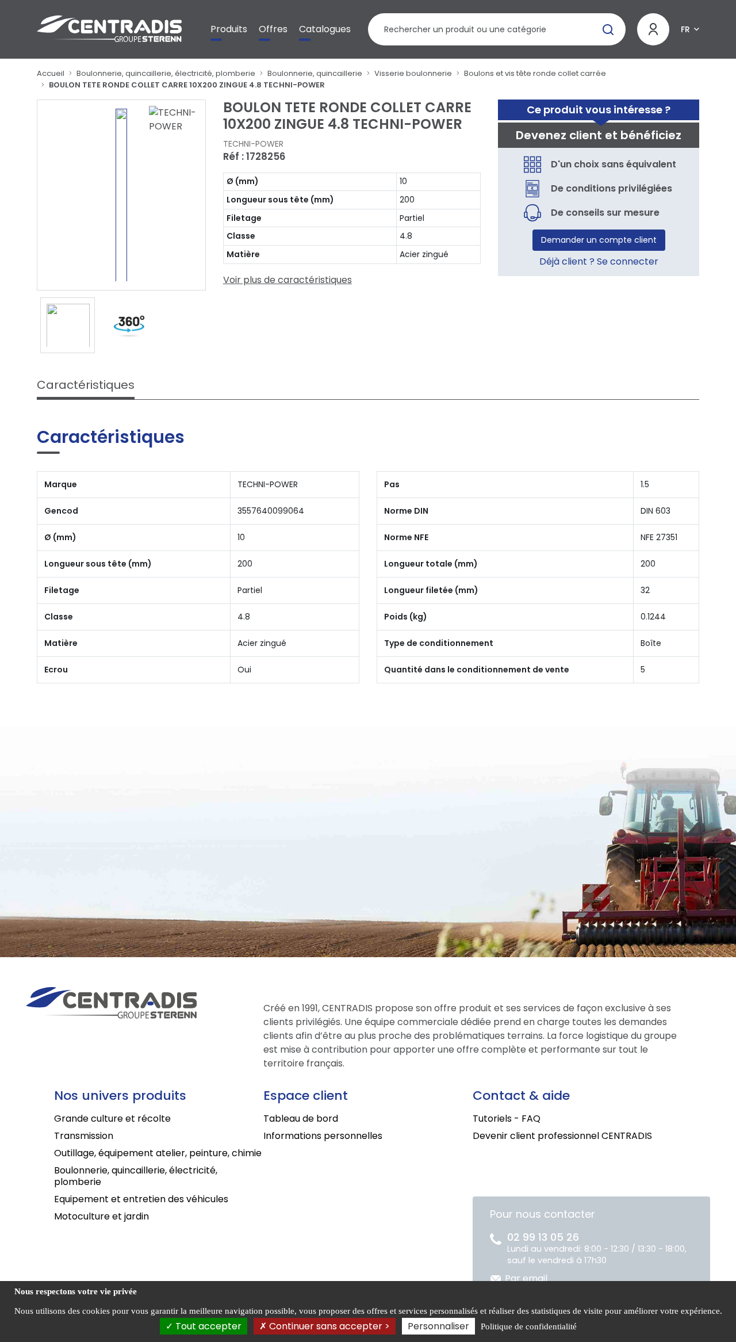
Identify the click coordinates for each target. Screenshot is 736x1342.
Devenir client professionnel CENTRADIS (562, 1135)
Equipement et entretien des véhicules (141, 1199)
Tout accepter (207, 1326)
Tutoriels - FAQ (506, 1118)
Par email (526, 1278)
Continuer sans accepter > (328, 1326)
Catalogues (325, 29)
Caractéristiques (86, 385)
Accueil (50, 73)
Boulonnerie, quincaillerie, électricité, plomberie (165, 73)
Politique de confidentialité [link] (529, 1326)
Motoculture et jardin (101, 1216)
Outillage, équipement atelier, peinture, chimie (158, 1153)
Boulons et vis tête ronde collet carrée (535, 73)
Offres (273, 29)
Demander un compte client (599, 240)
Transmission (83, 1135)
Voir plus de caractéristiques (287, 279)
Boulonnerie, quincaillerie (314, 73)
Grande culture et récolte (112, 1118)
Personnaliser (438, 1326)
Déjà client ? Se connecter (598, 261)
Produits (228, 29)
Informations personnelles (322, 1135)
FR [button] (685, 29)
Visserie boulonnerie (413, 73)
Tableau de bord (300, 1118)
